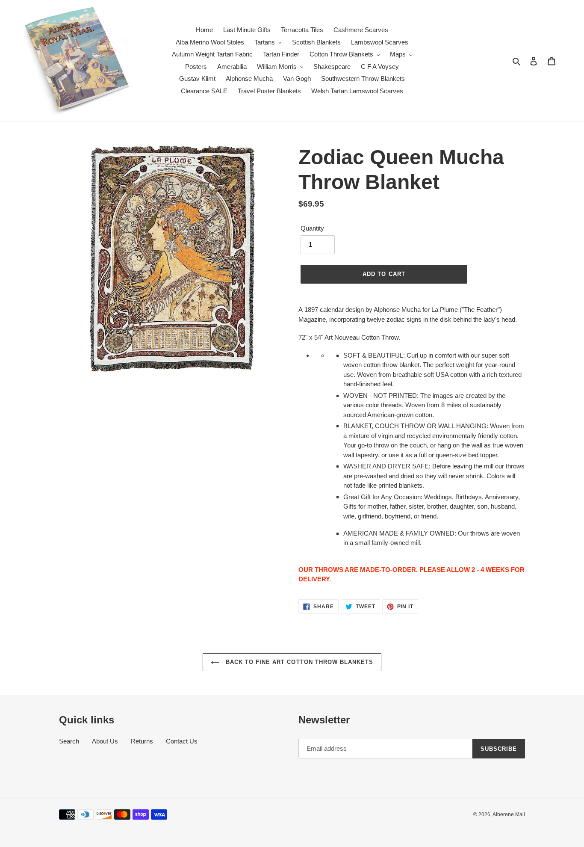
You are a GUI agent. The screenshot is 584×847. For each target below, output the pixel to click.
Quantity (312, 228)
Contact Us (182, 741)
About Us (105, 741)
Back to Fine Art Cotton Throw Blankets (299, 662)
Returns (142, 741)
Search (69, 741)
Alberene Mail (509, 814)
